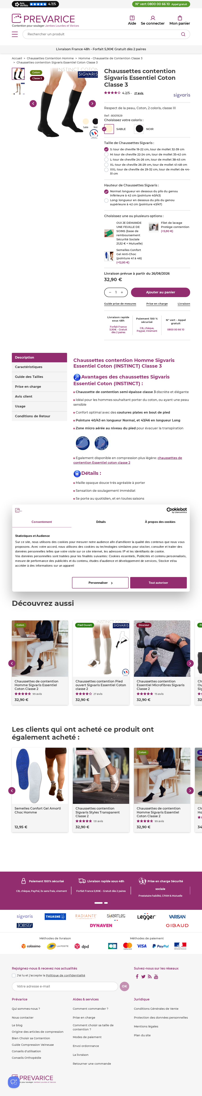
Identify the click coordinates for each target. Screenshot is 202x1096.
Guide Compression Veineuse (33, 1045)
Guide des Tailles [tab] (29, 377)
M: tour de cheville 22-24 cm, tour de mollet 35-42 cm (148, 154)
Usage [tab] (20, 406)
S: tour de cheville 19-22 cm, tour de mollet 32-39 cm (147, 149)
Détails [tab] (101, 521)
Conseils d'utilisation (26, 1051)
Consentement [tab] (42, 521)
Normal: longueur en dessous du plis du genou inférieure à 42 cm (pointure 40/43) (144, 193)
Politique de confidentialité (65, 975)
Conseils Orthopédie (26, 1058)
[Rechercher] (183, 34)
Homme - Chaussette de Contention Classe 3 (110, 58)
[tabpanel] (131, 469)
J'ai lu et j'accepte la (51, 975)
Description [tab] (24, 357)
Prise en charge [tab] (28, 387)
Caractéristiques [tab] (28, 367)
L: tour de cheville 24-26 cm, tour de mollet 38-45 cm (148, 159)
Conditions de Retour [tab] (32, 416)
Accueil (17, 58)
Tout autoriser (158, 582)
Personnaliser (98, 582)
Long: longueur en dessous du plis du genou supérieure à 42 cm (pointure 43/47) (142, 202)
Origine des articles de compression (38, 1032)
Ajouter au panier (160, 292)
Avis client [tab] (23, 396)
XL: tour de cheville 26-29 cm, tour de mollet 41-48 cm (148, 164)
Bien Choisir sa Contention (31, 1038)
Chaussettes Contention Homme (50, 58)
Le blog (17, 1025)
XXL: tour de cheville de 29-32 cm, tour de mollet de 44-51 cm (150, 171)
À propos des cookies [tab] (160, 521)
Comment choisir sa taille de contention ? (93, 1027)
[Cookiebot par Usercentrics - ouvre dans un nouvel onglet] (169, 510)
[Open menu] (15, 34)
